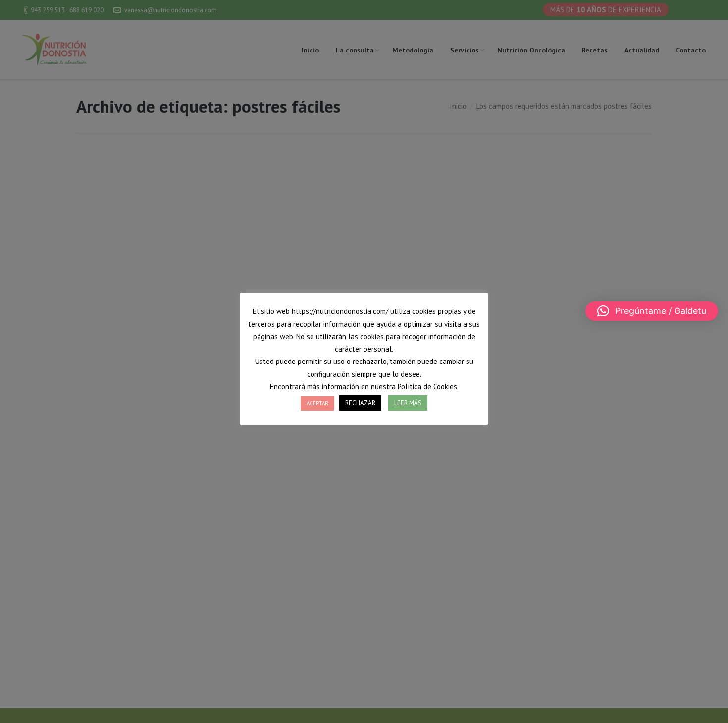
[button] (651, 311)
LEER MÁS (407, 403)
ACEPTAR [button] (317, 403)
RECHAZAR (360, 403)
